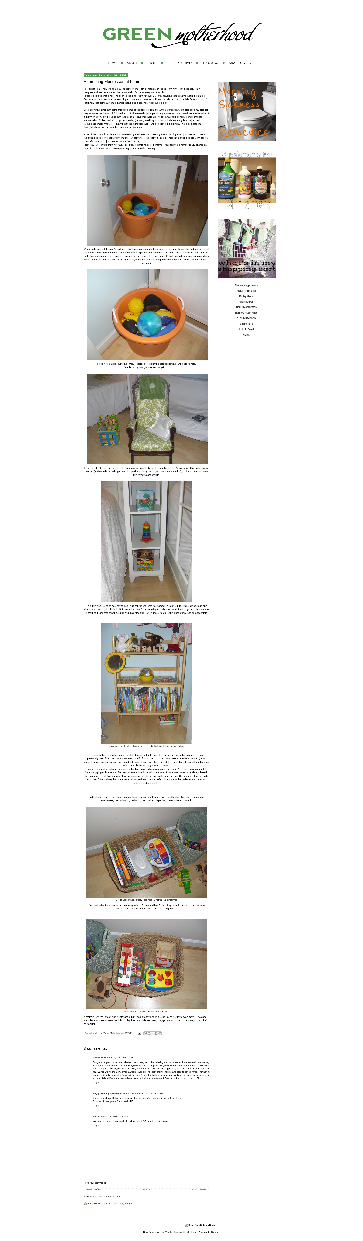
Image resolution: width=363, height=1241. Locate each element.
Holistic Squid (246, 329)
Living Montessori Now (171, 109)
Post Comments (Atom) (109, 1196)
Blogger (215, 1232)
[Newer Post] (94, 1191)
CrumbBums (246, 302)
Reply (96, 1083)
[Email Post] (139, 1033)
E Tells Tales (246, 323)
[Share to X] (152, 1033)
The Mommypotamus (246, 285)
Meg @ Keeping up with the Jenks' (111, 1093)
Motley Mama (246, 296)
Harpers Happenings (246, 313)
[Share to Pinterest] (160, 1033)
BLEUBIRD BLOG (246, 318)
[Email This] (145, 1033)
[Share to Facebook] (156, 1033)
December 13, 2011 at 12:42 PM (113, 1116)
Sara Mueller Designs (171, 1232)
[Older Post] (199, 1191)
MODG (246, 334)
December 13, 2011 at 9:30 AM (117, 1057)
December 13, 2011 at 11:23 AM (146, 1093)
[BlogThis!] (149, 1033)
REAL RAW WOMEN (246, 307)
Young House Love (246, 291)
